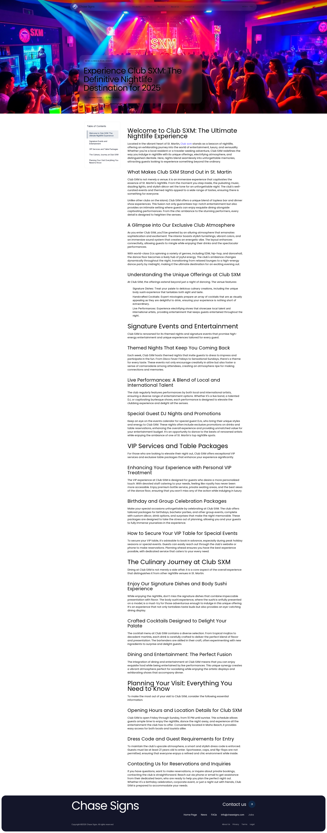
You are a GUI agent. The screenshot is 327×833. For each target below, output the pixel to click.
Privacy (236, 824)
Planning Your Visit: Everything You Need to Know (103, 161)
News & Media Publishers (99, 61)
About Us (226, 824)
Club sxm (186, 143)
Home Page (190, 814)
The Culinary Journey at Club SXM (103, 155)
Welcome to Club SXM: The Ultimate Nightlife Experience (101, 134)
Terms (244, 824)
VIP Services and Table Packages (103, 149)
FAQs (214, 814)
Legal (252, 824)
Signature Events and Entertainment (98, 142)
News (204, 814)
